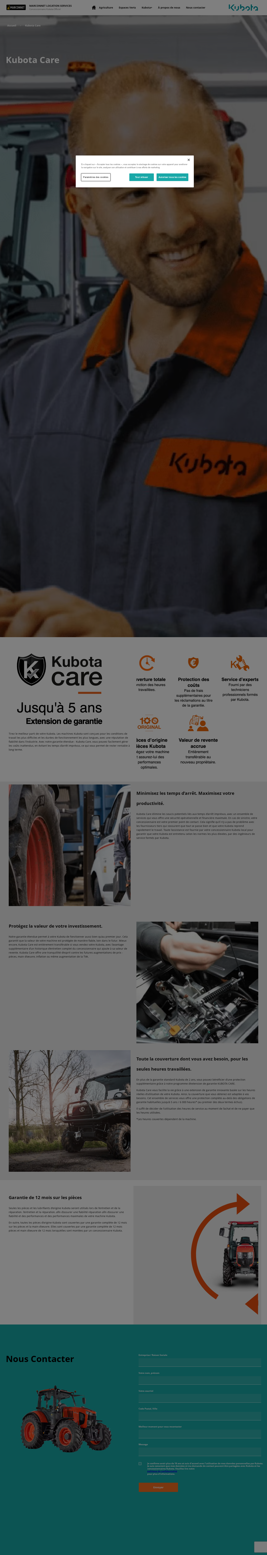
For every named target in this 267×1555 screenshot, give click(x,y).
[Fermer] (189, 160)
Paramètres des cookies (95, 177)
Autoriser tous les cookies (172, 177)
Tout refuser (141, 177)
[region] (135, 171)
